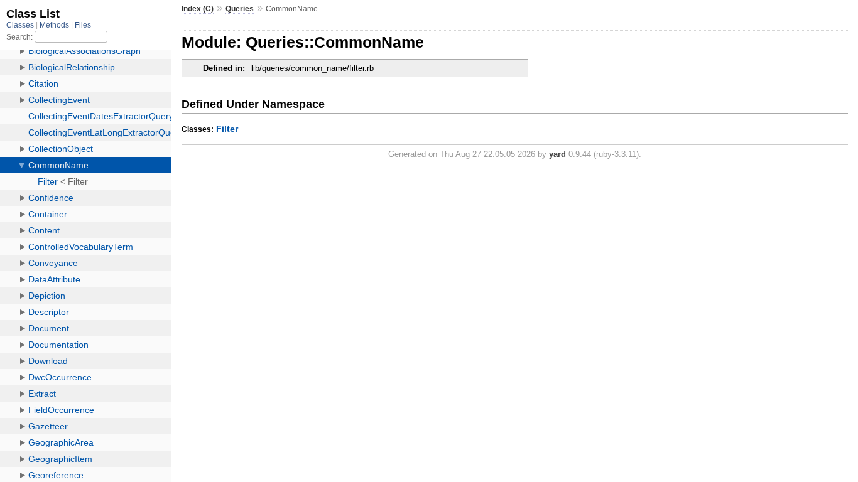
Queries (239, 8)
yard (557, 154)
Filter (227, 129)
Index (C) (198, 8)
